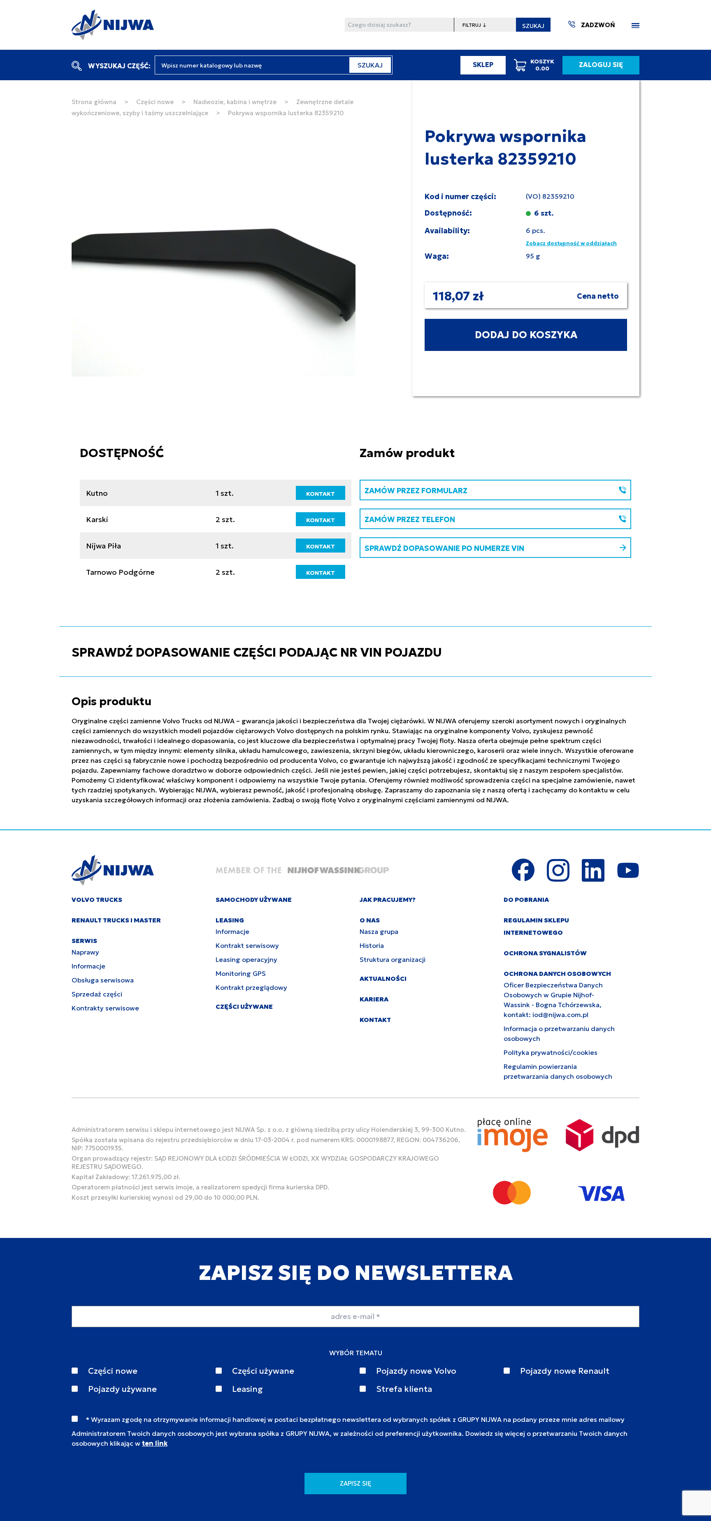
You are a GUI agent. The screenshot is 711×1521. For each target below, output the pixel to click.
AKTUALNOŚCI (383, 978)
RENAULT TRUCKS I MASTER (116, 920)
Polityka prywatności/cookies (550, 1052)
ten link (154, 1443)
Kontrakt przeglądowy (251, 987)
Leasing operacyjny (246, 959)
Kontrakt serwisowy (247, 945)
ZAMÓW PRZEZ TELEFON (410, 519)
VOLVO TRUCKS (97, 899)
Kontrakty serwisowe (105, 1008)
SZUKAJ (533, 26)
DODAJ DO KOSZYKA (526, 335)
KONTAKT (320, 493)
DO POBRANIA (526, 899)
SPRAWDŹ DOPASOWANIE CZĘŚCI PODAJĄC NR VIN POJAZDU (257, 652)
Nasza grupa (379, 931)
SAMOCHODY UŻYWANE (254, 899)
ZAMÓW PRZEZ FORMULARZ (416, 490)
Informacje (88, 966)
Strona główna (94, 102)
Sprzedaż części (97, 994)
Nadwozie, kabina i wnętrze (234, 102)
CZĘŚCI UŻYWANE (244, 1006)
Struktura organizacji (392, 959)
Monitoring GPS (241, 973)
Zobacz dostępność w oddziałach (571, 243)
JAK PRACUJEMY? (388, 899)
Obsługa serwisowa (103, 980)
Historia (372, 945)
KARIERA (374, 999)
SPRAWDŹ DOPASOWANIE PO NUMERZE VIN (444, 548)
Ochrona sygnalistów (545, 953)
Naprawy (85, 952)
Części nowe (155, 102)
